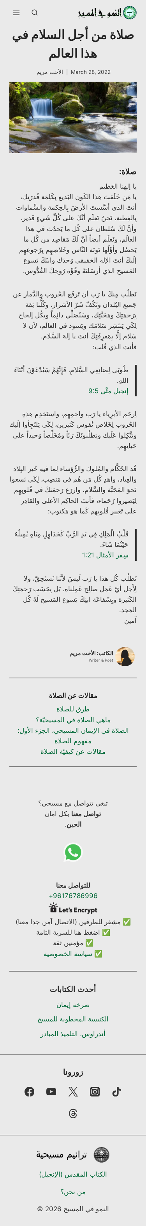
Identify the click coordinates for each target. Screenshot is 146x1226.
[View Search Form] (35, 13)
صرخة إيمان (73, 1005)
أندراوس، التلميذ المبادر (73, 1034)
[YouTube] (51, 1092)
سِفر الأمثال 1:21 (105, 555)
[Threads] (73, 1113)
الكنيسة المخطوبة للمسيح (73, 1019)
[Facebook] (29, 1092)
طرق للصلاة (73, 709)
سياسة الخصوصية (68, 954)
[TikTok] (117, 1092)
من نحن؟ (73, 1192)
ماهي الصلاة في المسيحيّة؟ (73, 720)
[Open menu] (16, 13)
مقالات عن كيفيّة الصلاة (73, 751)
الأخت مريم (50, 72)
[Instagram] (95, 1092)
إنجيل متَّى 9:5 (108, 391)
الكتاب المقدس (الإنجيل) (73, 1174)
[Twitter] (73, 1092)
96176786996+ (73, 896)
